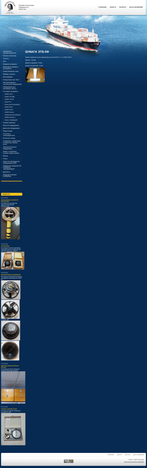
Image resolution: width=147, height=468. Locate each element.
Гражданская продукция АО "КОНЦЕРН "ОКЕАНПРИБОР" (12, 167)
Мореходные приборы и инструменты (10, 67)
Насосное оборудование (11, 125)
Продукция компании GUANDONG (10, 175)
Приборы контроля (9, 74)
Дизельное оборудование (11, 128)
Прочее (5, 156)
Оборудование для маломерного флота (9, 87)
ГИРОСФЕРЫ (5, 246)
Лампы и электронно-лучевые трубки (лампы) (11, 152)
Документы (6, 172)
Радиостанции (7, 131)
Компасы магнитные (9, 56)
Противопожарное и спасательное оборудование (12, 83)
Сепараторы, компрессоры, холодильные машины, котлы (12, 142)
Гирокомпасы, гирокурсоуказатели (9, 52)
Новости (119, 454)
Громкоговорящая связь (11, 71)
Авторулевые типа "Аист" (11, 80)
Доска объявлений (138, 454)
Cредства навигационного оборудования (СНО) (11, 162)
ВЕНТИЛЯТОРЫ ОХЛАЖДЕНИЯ (11, 274)
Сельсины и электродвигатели (9, 134)
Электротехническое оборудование (9, 147)
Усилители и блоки (9, 138)
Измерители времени (10, 64)
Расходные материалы (10, 91)
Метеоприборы (8, 77)
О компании (110, 454)
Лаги (4, 61)
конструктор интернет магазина (134, 462)
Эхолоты (6, 58)
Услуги (5, 158)
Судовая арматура (9, 122)
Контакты (127, 454)
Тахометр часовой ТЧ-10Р (9, 409)
